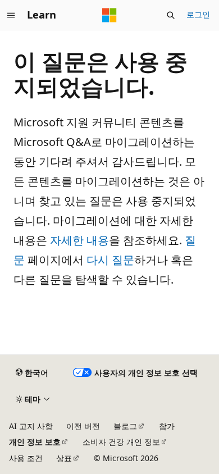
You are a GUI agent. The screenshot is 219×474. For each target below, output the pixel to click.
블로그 (125, 426)
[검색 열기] (170, 15)
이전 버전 (83, 426)
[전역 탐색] (11, 15)
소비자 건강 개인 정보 (121, 441)
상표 (64, 458)
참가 (167, 426)
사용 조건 (26, 458)
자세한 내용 (79, 240)
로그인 (198, 14)
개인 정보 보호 (35, 441)
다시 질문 (110, 259)
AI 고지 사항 (31, 426)
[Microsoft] (109, 15)
